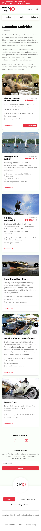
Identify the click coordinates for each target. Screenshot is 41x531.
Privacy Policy (31, 524)
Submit (20, 468)
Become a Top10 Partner (20, 505)
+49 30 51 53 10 (11, 116)
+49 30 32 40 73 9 (12, 179)
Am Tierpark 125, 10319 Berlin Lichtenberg (20, 113)
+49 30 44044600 (12, 418)
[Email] (26, 440)
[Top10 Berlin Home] (20, 485)
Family (21, 17)
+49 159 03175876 (12, 363)
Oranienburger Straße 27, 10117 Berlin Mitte (21, 415)
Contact (9, 499)
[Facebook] (14, 440)
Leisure (34, 17)
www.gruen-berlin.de (14, 243)
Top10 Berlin (20, 515)
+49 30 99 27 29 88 (12, 299)
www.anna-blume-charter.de (17, 302)
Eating (8, 17)
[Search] (36, 9)
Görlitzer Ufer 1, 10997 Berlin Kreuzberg (19, 297)
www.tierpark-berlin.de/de (15, 119)
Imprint (20, 524)
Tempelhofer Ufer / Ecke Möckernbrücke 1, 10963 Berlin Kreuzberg (21, 239)
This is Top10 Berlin (27, 499)
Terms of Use (10, 524)
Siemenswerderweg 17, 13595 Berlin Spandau (18, 175)
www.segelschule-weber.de (16, 182)
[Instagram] (20, 440)
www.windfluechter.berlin (15, 366)
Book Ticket (31, 126)
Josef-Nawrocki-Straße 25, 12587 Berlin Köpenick (20, 359)
